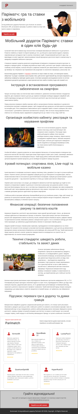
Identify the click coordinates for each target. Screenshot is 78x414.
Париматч (28, 73)
